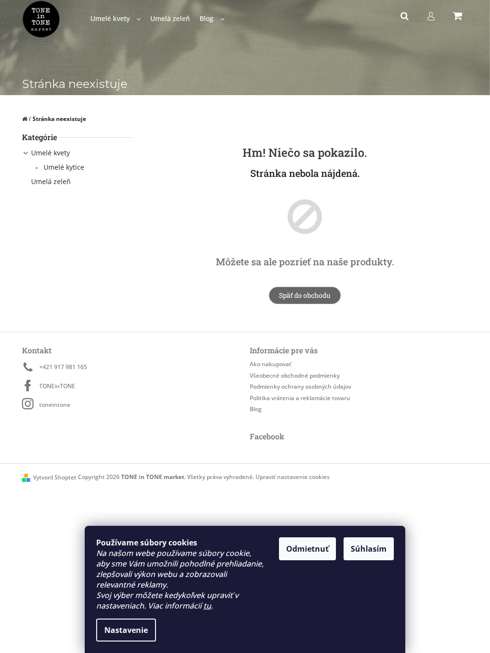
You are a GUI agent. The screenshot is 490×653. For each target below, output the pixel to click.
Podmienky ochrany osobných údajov (300, 386)
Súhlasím (369, 549)
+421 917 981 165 (63, 367)
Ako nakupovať (270, 364)
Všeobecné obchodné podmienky (295, 375)
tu (207, 605)
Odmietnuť (307, 549)
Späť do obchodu (305, 295)
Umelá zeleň (51, 181)
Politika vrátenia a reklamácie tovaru (300, 398)
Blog (256, 409)
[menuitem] (115, 19)
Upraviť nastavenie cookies (293, 477)
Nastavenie (126, 630)
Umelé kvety (50, 152)
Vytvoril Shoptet (55, 477)
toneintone (54, 405)
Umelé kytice (63, 167)
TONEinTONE (57, 386)
